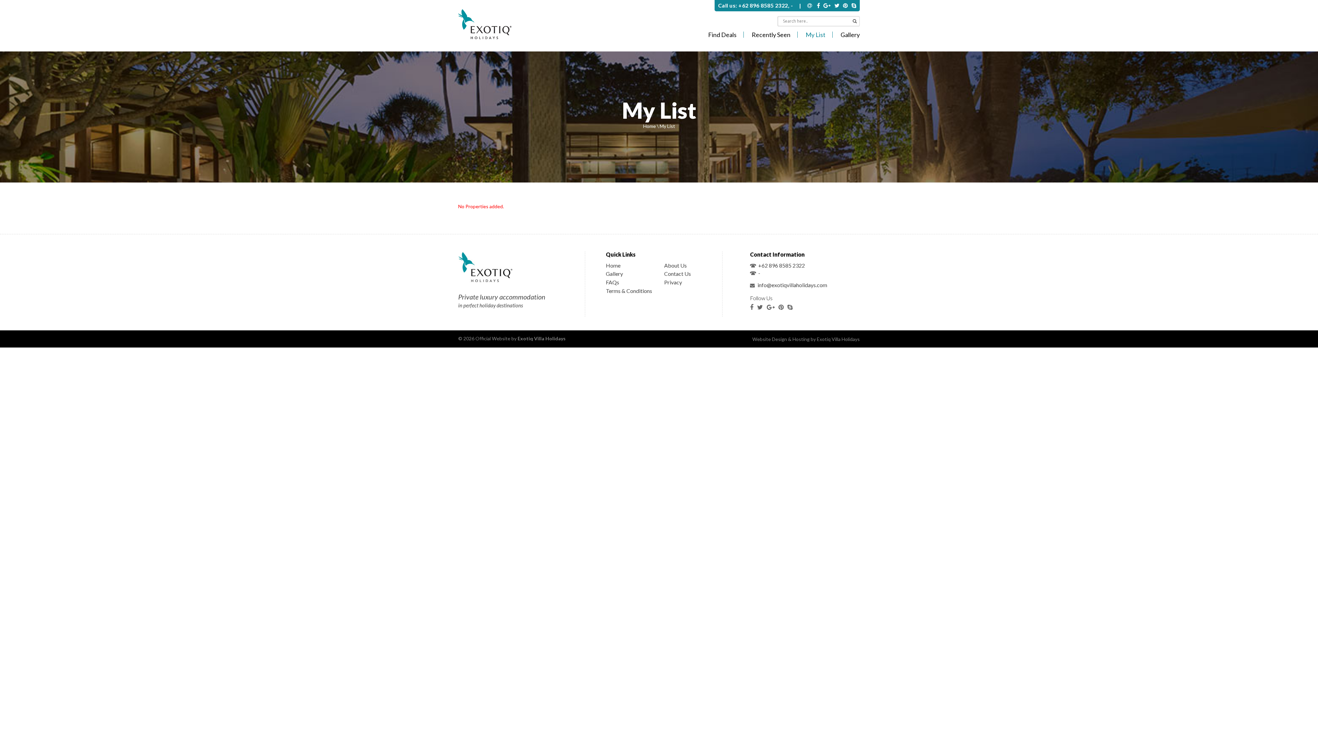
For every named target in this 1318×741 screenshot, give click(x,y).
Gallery (850, 35)
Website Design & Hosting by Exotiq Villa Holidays (806, 339)
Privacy (673, 282)
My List (815, 35)
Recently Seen (771, 35)
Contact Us (677, 273)
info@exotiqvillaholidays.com (791, 285)
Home (649, 126)
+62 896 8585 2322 (781, 265)
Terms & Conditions (629, 290)
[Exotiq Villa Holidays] (485, 25)
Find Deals (722, 35)
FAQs (612, 282)
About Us (675, 265)
